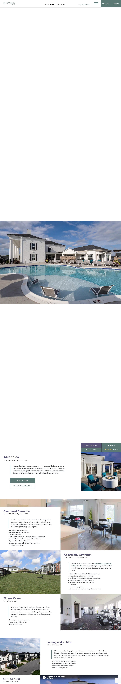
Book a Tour (22, 480)
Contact (105, 4)
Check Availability (22, 486)
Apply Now (61, 5)
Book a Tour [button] (91, 450)
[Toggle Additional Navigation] (96, 3)
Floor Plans (49, 5)
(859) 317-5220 (84, 5)
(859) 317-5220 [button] (92, 445)
